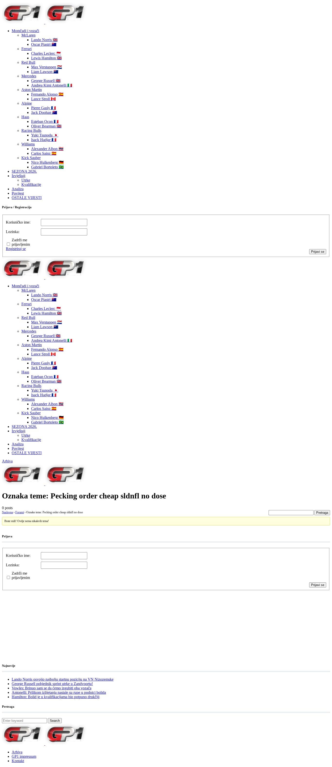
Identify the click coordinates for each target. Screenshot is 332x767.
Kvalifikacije (31, 184)
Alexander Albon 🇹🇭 (47, 149)
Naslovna (7, 512)
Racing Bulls (31, 130)
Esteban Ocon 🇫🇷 (45, 121)
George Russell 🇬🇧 (46, 81)
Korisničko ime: (18, 222)
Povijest (18, 193)
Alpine (26, 103)
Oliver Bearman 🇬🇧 (46, 126)
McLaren (28, 35)
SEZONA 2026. (24, 171)
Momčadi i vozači (25, 31)
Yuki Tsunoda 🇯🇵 (44, 135)
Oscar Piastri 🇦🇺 (43, 44)
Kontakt (18, 761)
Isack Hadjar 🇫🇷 (43, 140)
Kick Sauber (31, 158)
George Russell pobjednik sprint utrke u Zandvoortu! (52, 684)
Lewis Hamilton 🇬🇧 (46, 58)
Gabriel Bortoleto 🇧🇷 (47, 167)
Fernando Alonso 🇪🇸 (47, 94)
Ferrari (26, 49)
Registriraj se (16, 249)
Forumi (19, 512)
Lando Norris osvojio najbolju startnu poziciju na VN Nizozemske (63, 679)
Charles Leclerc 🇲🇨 (46, 53)
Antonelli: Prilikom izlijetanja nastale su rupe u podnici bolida (59, 692)
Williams (28, 144)
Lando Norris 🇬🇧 (44, 40)
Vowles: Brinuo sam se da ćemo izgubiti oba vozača (51, 688)
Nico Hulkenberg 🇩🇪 (47, 162)
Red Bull (28, 62)
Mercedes (28, 76)
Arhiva (7, 461)
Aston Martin (31, 90)
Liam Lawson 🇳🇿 (44, 72)
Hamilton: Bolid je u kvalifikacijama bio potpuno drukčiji (55, 697)
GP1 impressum (24, 756)
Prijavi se (317, 251)
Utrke (25, 180)
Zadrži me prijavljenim (21, 242)
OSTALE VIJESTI (27, 198)
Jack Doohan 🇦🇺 (44, 112)
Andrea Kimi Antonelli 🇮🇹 (51, 85)
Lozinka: (12, 232)
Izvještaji (18, 176)
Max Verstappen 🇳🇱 (46, 67)
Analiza (18, 189)
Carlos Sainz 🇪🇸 (43, 153)
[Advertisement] (41, 620)
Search (55, 720)
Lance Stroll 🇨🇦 (43, 99)
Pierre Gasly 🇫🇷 (43, 108)
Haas (25, 117)
